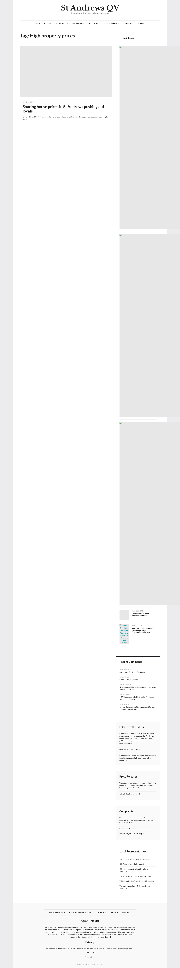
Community (62, 24)
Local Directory (57, 913)
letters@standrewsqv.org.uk (129, 749)
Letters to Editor (111, 24)
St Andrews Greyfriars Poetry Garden (134, 672)
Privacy (114, 913)
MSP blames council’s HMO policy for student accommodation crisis (137, 698)
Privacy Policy (90, 952)
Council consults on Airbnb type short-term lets (142, 614)
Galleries (128, 24)
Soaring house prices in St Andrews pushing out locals (63, 108)
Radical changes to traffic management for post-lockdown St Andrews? (138, 708)
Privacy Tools (90, 957)
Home (37, 24)
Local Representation (80, 913)
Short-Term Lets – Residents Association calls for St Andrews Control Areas (142, 630)
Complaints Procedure (128, 829)
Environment (78, 24)
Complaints (101, 913)
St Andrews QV (90, 8)
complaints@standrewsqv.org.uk (131, 834)
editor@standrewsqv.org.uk (129, 794)
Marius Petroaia (125, 684)
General (48, 24)
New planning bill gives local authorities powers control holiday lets (138, 688)
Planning (94, 24)
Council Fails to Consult (129, 679)
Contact (141, 24)
